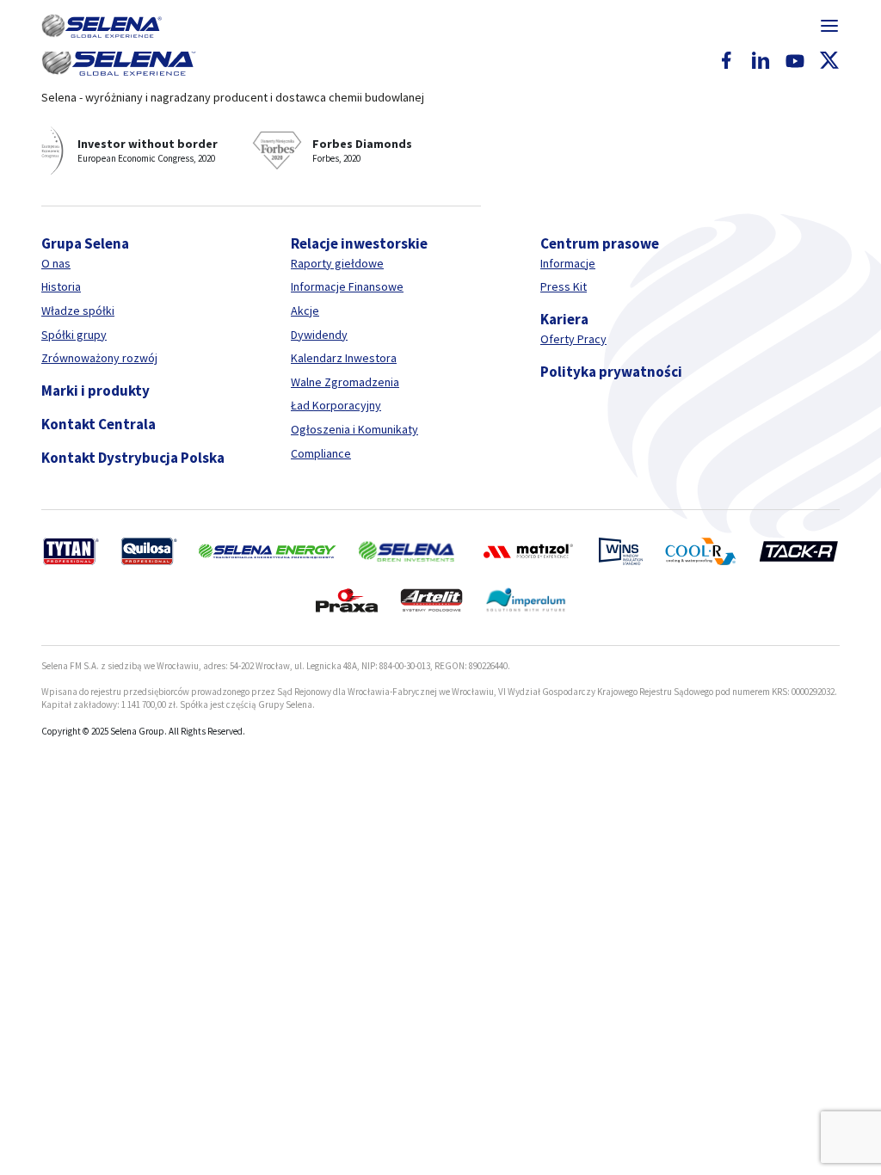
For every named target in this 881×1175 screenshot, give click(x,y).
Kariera (564, 319)
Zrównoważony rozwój (99, 358)
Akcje (305, 310)
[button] (101, 26)
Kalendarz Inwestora (344, 358)
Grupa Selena (85, 243)
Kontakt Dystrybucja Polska (133, 457)
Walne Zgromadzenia (345, 382)
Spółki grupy (74, 334)
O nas (56, 263)
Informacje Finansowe (347, 286)
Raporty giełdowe (337, 263)
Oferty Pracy (573, 339)
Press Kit (563, 286)
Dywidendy (319, 334)
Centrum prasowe (599, 243)
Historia (61, 286)
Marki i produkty (95, 390)
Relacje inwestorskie (359, 243)
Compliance (321, 453)
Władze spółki (77, 310)
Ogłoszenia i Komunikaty (354, 429)
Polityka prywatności (611, 371)
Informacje (567, 263)
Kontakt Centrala (98, 424)
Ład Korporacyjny (336, 405)
